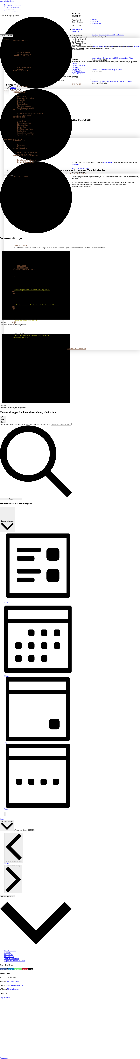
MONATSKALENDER (20, 177)
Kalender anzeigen (21, 337)
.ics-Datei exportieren (11, 959)
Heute (2, 819)
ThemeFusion (108, 162)
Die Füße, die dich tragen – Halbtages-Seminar (108, 35)
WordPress (75, 164)
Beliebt (94, 19)
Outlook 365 (8, 955)
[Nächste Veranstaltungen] (5, 815)
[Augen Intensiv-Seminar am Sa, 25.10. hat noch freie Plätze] (95, 56)
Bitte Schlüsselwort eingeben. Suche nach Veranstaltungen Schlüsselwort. (25, 424)
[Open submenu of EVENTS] (12, 175)
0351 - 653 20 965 (12, 981)
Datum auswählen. (21, 830)
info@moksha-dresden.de (77, 30)
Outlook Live (9, 957)
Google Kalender (10, 951)
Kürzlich (95, 21)
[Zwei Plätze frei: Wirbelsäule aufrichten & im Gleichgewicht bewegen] (95, 44)
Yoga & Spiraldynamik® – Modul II (26, 320)
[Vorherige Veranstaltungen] (5, 813)
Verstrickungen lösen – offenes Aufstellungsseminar (32, 290)
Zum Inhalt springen (7, 1)
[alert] (36, 284)
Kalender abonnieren (7, 896)
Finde (11, 499)
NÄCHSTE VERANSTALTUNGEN (24, 269)
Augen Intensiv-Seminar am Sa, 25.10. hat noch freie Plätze (112, 58)
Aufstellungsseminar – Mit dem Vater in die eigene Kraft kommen (36, 305)
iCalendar (7, 953)
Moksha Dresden (13, 989)
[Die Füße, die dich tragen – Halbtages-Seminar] (95, 33)
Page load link (5, 998)
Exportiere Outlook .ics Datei (14, 961)
